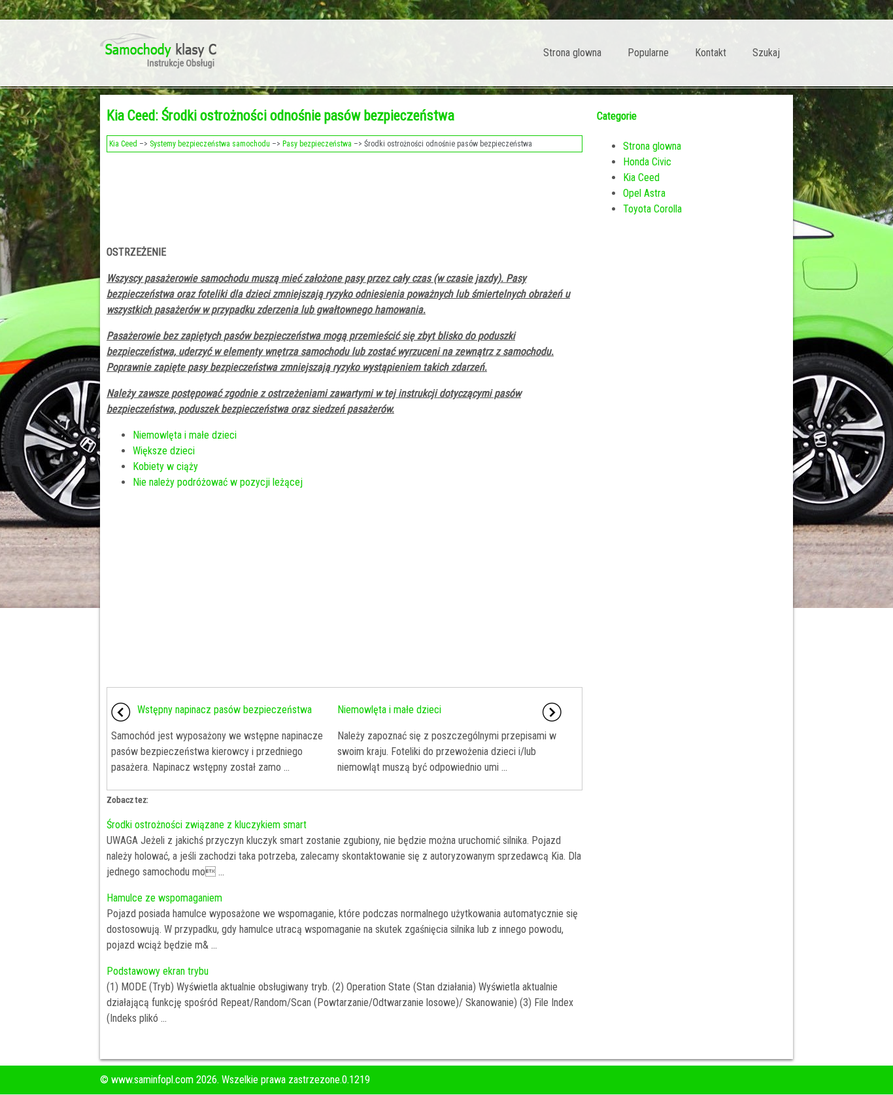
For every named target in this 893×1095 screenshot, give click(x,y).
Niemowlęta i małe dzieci (185, 435)
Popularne (648, 52)
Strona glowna (572, 52)
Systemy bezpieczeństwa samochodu (210, 143)
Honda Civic (647, 162)
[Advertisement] (344, 195)
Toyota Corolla (652, 209)
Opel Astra (644, 193)
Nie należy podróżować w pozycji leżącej (218, 482)
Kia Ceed (123, 143)
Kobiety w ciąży (165, 466)
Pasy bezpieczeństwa (317, 143)
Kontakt (710, 52)
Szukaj (766, 52)
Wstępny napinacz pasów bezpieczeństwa (224, 709)
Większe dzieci (164, 451)
